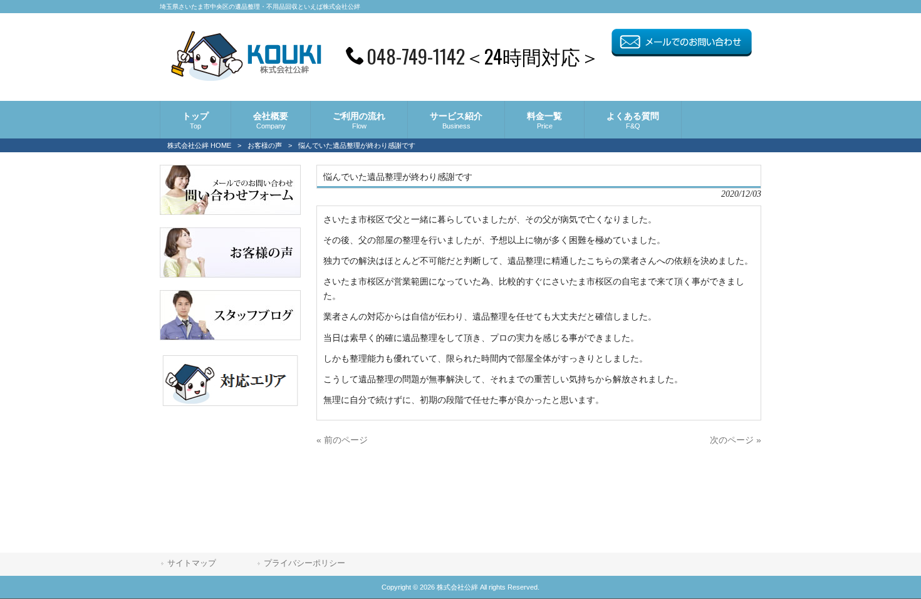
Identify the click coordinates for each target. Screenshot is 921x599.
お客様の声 (264, 145)
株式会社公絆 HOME (199, 145)
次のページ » (735, 440)
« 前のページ (342, 440)
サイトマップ (191, 563)
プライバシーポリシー (304, 563)
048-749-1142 (416, 55)
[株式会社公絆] (246, 77)
